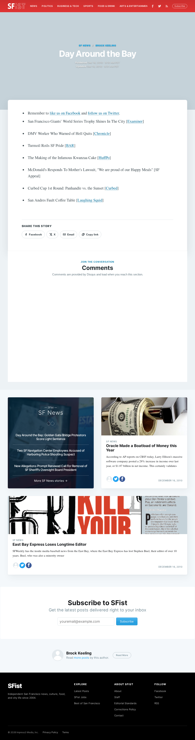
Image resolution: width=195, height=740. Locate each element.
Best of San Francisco (87, 703)
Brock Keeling (106, 45)
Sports (88, 6)
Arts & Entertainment (134, 6)
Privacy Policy (50, 732)
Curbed (111, 188)
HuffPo (104, 157)
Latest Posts (81, 691)
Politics (47, 6)
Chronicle (102, 133)
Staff (117, 697)
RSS (156, 703)
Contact (119, 715)
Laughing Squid (90, 200)
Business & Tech (68, 6)
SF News (85, 45)
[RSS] (167, 6)
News (33, 6)
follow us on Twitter (103, 113)
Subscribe (179, 6)
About (117, 691)
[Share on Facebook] (122, 479)
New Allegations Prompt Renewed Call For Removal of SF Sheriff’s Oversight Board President (50, 468)
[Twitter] (159, 6)
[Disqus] (98, 334)
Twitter (158, 697)
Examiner (135, 121)
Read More (122, 655)
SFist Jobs (80, 697)
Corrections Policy (125, 709)
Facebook (160, 691)
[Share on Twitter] (116, 479)
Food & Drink (106, 6)
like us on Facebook (65, 113)
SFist (15, 686)
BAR (70, 145)
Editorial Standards (125, 703)
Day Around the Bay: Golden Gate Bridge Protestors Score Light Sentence (51, 437)
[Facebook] (152, 6)
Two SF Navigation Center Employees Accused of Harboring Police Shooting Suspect (51, 452)
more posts (81, 657)
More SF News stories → (50, 480)
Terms (65, 732)
